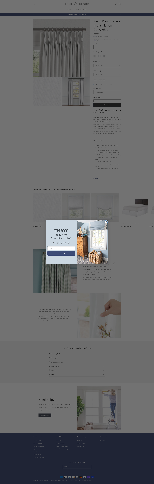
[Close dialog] (106, 221)
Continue (61, 253)
